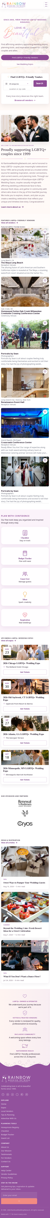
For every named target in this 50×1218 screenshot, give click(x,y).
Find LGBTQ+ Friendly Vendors (25, 57)
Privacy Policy (7, 1177)
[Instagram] (8, 1094)
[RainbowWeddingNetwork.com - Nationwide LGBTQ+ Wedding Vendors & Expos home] (16, 4)
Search (39, 83)
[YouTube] (22, 1094)
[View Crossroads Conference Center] (25, 423)
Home (3, 1104)
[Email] (27, 1094)
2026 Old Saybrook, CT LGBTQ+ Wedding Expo (23, 699)
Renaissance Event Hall (12, 402)
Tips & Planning (7, 1115)
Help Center (6, 1170)
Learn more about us (11, 207)
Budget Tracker (7, 1134)
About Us (5, 1147)
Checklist (5, 1131)
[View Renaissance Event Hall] (25, 383)
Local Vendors (7, 1111)
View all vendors (8, 223)
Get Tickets (25, 672)
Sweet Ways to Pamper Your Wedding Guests (24, 882)
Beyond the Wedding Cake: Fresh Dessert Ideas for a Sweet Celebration (22, 929)
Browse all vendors (24, 100)
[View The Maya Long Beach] (25, 243)
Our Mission (6, 1150)
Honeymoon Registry (10, 1127)
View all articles (8, 842)
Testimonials (6, 1154)
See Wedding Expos (25, 64)
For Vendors (6, 1158)
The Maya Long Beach (12, 263)
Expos (3, 1107)
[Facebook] (3, 1094)
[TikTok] (17, 1094)
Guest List (5, 1138)
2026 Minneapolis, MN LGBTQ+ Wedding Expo (23, 769)
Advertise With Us (8, 1118)
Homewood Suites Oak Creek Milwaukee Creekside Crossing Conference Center (21, 312)
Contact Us (5, 1161)
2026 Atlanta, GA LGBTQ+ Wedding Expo (23, 734)
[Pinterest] (12, 1094)
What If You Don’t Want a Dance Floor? (22, 976)
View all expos (7, 640)
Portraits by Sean (9, 354)
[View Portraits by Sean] (25, 334)
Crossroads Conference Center (16, 442)
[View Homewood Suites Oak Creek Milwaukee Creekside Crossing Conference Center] (25, 292)
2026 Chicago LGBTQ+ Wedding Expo (21, 663)
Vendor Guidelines (9, 1174)
